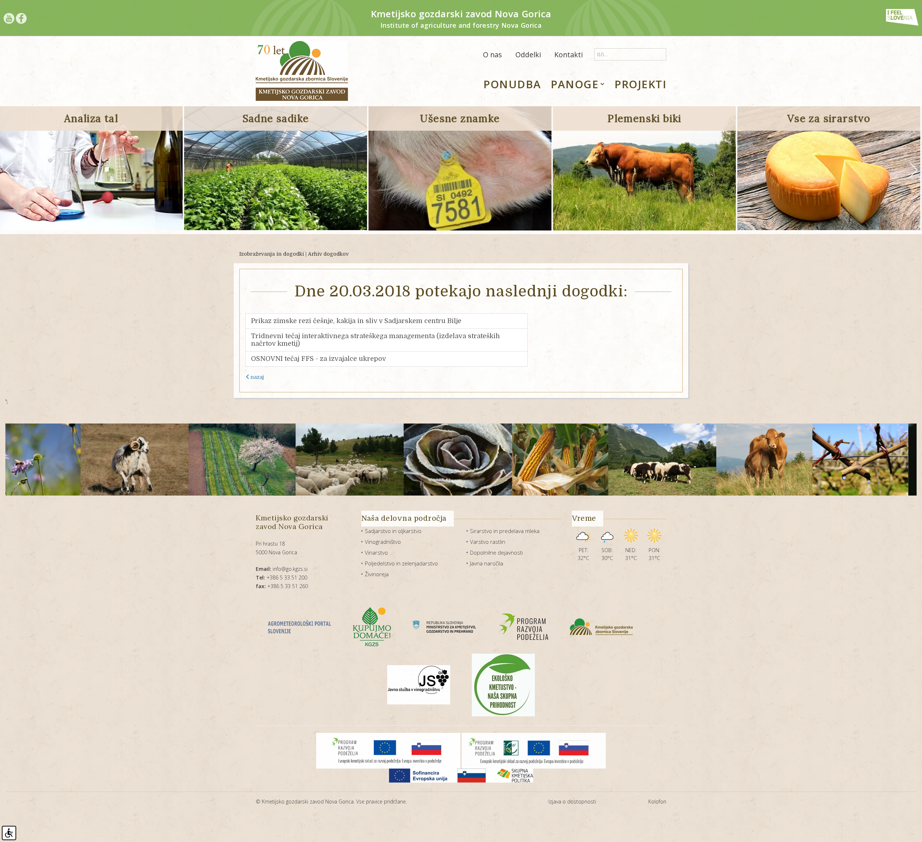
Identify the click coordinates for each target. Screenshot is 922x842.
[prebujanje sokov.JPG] (796, 460)
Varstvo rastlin (487, 541)
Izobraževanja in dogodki (271, 254)
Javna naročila (486, 563)
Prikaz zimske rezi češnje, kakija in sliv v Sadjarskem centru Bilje (356, 320)
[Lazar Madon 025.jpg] (700, 460)
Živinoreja (377, 574)
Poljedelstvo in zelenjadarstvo (401, 563)
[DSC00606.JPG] (285, 460)
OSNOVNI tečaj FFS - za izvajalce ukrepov (318, 358)
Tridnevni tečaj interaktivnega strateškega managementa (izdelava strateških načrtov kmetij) (375, 339)
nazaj (257, 377)
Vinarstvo (376, 552)
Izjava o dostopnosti (572, 801)
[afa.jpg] (70, 460)
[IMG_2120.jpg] (495, 460)
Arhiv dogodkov (328, 254)
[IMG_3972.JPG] (597, 460)
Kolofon (657, 801)
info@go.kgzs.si (282, 568)
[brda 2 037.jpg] (177, 460)
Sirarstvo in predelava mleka (505, 530)
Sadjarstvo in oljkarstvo (393, 530)
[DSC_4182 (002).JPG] (393, 460)
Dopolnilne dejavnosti (496, 552)
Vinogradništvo (383, 541)
